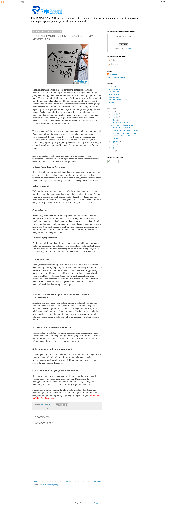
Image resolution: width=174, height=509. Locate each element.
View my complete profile (116, 77)
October (114, 120)
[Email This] (57, 404)
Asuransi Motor (114, 97)
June (113, 151)
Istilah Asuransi (114, 89)
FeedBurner (128, 49)
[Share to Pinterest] (66, 404)
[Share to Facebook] (64, 404)
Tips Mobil (112, 86)
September (115, 142)
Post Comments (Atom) (50, 485)
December (115, 114)
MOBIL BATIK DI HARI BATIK (121, 138)
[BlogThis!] (59, 404)
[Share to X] (61, 404)
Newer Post (37, 481)
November (115, 117)
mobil (49, 408)
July (113, 148)
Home (68, 481)
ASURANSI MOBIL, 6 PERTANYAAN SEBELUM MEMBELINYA (123, 134)
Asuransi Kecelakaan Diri (118, 99)
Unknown (113, 74)
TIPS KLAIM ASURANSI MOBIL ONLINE (125, 130)
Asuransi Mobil (114, 92)
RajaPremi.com (114, 94)
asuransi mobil (42, 408)
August (114, 145)
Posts (112, 60)
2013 (112, 111)
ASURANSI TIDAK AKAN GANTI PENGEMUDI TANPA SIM (122, 126)
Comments (114, 64)
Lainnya (112, 102)
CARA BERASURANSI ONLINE (122, 123)
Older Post (97, 481)
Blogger (96, 503)
